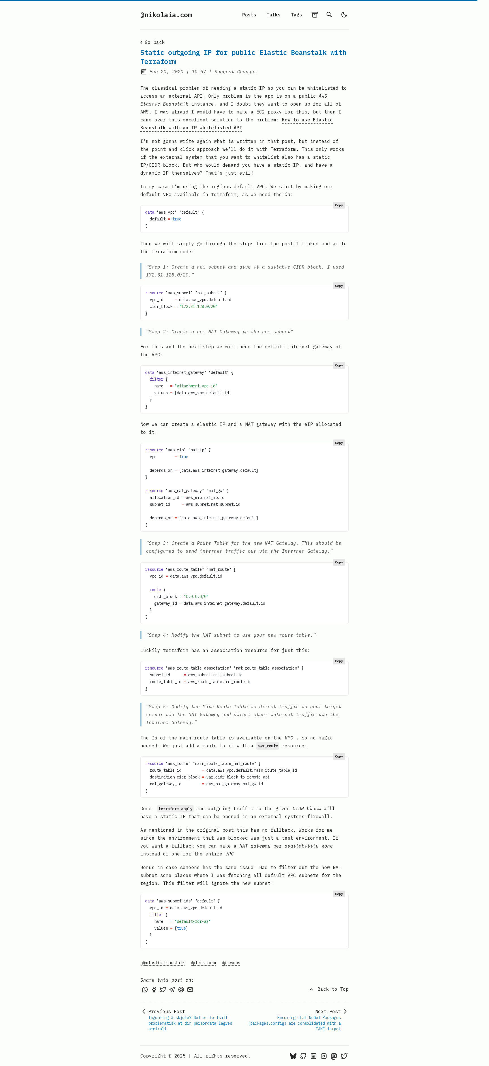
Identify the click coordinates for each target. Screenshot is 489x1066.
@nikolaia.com (166, 14)
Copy (339, 205)
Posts (249, 15)
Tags (296, 15)
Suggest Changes (236, 71)
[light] (344, 14)
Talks (274, 15)
